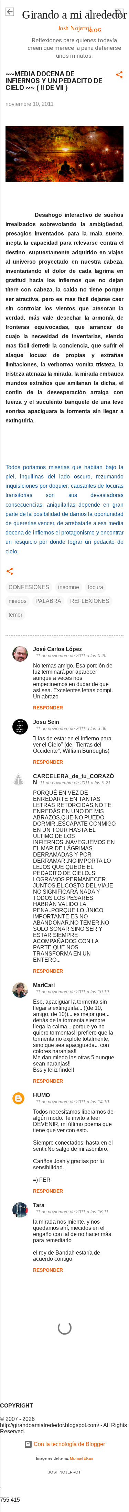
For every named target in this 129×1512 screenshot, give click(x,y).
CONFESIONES (29, 587)
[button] (119, 75)
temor (15, 615)
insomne (68, 587)
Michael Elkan (81, 1458)
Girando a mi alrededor (74, 14)
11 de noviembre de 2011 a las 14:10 (72, 1101)
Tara (38, 1205)
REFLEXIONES (89, 601)
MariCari (44, 985)
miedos (17, 601)
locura (95, 587)
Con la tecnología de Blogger (68, 1444)
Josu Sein (46, 722)
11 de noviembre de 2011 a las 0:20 (71, 655)
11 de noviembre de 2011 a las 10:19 (72, 991)
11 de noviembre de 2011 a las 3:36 (71, 728)
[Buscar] (119, 13)
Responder (48, 707)
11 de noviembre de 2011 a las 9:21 (75, 782)
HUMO (41, 1095)
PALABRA (48, 601)
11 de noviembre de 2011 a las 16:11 (72, 1211)
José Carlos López (57, 649)
